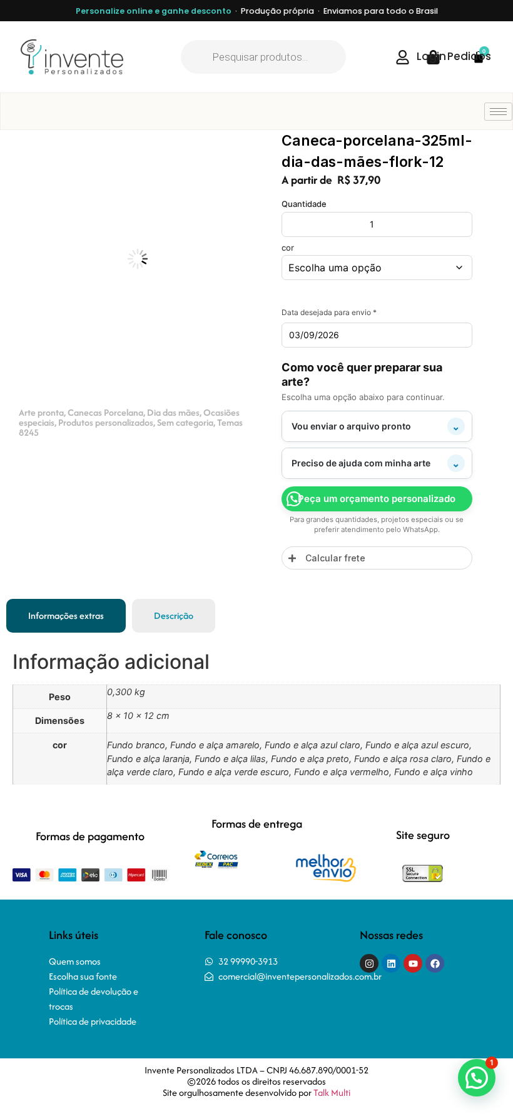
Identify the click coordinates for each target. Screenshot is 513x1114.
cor (288, 248)
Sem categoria (185, 422)
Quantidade (304, 204)
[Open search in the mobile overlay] (263, 57)
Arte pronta (41, 412)
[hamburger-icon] (498, 112)
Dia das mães (173, 412)
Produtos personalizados (105, 422)
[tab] (66, 616)
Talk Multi (331, 1092)
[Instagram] (369, 963)
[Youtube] (413, 963)
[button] (235, 151)
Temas (230, 422)
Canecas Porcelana (105, 412)
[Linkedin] (391, 963)
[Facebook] (434, 963)
